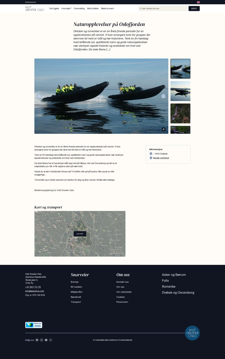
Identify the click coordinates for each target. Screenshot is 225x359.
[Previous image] (39, 96)
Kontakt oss (122, 282)
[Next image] (163, 96)
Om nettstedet (124, 292)
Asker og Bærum (174, 275)
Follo (165, 280)
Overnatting (79, 8)
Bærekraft (76, 297)
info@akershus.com (34, 291)
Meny (194, 8)
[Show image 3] (180, 113)
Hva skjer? (66, 8)
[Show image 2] (180, 91)
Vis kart (79, 234)
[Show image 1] (180, 69)
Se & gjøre (54, 8)
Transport (76, 302)
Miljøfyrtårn (77, 292)
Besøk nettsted (161, 158)
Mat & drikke (93, 8)
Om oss (120, 287)
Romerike (168, 286)
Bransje (75, 282)
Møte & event (107, 8)
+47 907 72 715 (33, 287)
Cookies (120, 297)
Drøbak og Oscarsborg (178, 292)
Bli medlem (76, 287)
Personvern (122, 302)
